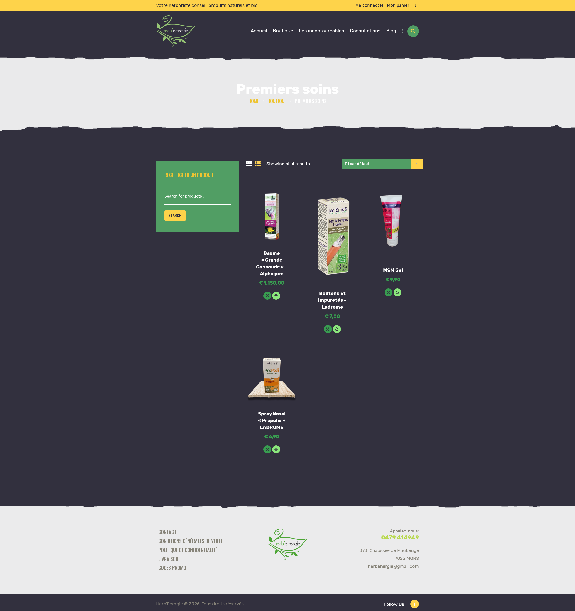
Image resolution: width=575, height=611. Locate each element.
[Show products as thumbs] (249, 164)
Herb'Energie (169, 604)
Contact (167, 531)
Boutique (277, 100)
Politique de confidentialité (187, 549)
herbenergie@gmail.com (393, 566)
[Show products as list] (258, 164)
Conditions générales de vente (190, 540)
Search (175, 215)
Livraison (168, 558)
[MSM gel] (388, 292)
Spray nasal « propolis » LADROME (271, 420)
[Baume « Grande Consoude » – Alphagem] (267, 296)
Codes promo (172, 567)
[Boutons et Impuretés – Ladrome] (328, 329)
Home (253, 100)
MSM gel (393, 270)
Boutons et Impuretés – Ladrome (332, 300)
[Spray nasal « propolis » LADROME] (267, 449)
